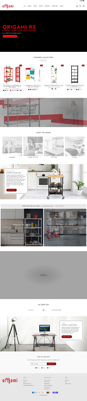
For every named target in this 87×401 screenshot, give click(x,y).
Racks (29, 6)
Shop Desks (67, 336)
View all (43, 60)
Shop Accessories (77, 117)
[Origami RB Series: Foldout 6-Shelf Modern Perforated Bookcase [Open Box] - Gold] (71, 89)
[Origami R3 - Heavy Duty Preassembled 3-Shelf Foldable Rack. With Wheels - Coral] (32, 89)
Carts (35, 6)
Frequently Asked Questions (28, 385)
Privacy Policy (46, 381)
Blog (66, 381)
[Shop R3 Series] (65, 227)
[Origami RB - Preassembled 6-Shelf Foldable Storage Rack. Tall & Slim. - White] (54, 88)
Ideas (61, 6)
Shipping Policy (47, 383)
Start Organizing (10, 36)
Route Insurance (68, 383)
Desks (41, 6)
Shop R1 (43, 281)
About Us (25, 381)
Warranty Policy (47, 387)
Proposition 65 (47, 388)
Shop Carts (11, 190)
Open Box (55, 6)
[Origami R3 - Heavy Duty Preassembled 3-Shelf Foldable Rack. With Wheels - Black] (28, 89)
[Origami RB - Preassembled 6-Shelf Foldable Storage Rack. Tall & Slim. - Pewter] (55, 88)
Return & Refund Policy (48, 385)
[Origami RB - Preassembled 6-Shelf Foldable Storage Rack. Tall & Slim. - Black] (52, 88)
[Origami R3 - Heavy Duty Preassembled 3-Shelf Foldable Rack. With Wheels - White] (37, 89)
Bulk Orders (67, 380)
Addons (47, 6)
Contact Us (25, 380)
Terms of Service (47, 380)
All (25, 6)
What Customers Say (27, 383)
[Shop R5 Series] (22, 227)
